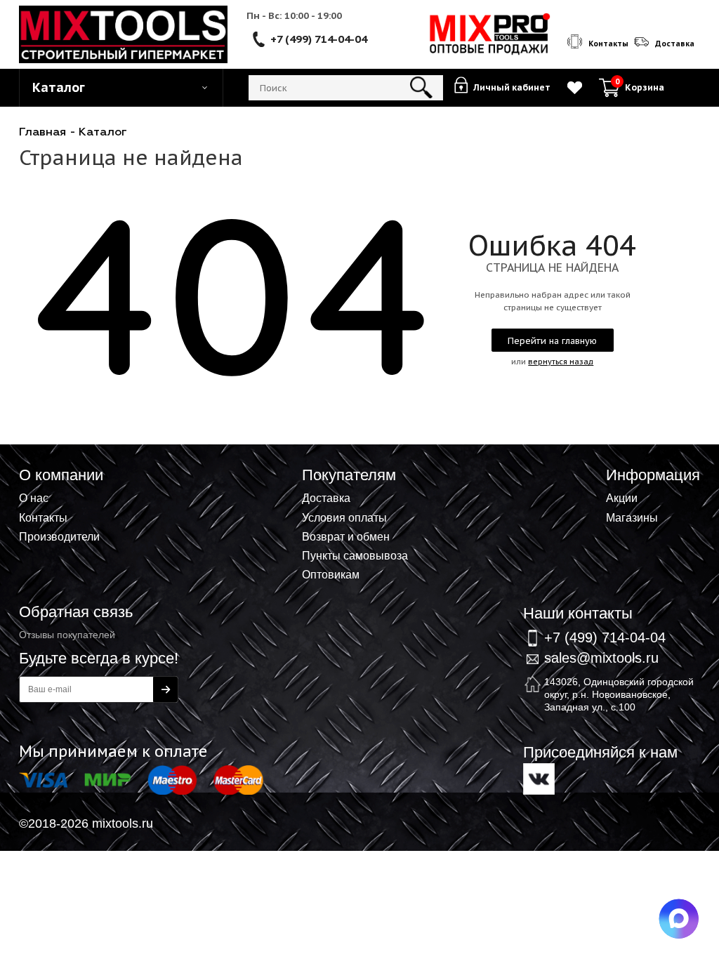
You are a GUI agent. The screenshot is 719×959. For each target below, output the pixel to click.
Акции (622, 497)
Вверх (639, 466)
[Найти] (421, 87)
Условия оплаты (344, 517)
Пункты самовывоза (355, 555)
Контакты (43, 517)
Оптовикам (331, 574)
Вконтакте (539, 779)
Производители (59, 536)
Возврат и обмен (346, 536)
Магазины (632, 517)
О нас (33, 497)
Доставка (326, 497)
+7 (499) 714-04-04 (318, 39)
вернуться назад (560, 361)
